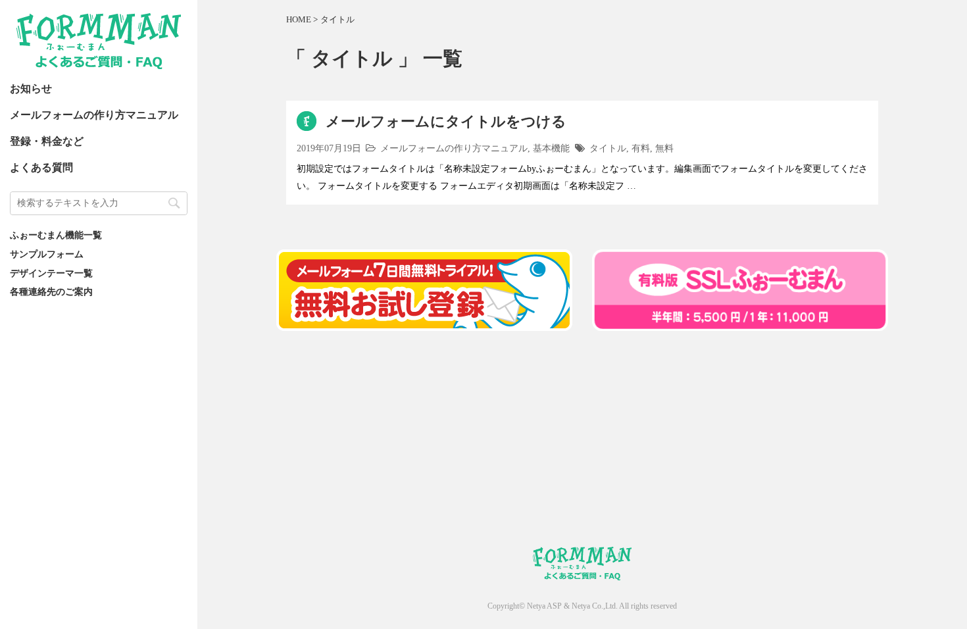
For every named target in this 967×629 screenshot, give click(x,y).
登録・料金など (47, 141)
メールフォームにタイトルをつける (446, 121)
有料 (641, 148)
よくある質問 (41, 167)
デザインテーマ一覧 (51, 273)
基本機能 (551, 148)
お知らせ (31, 88)
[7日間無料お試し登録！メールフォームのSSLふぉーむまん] (740, 322)
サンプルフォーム (47, 254)
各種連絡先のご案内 (51, 291)
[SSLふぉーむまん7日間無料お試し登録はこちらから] (424, 322)
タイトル (607, 148)
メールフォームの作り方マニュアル (94, 114)
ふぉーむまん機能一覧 (56, 235)
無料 (664, 148)
